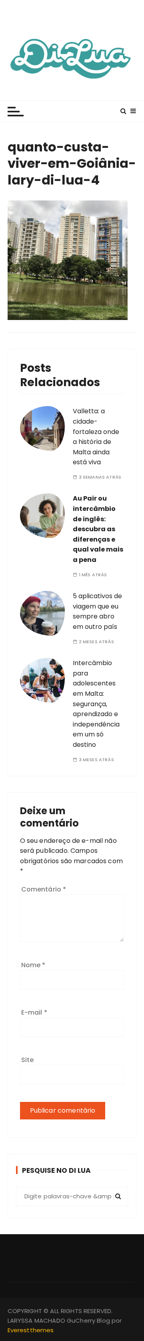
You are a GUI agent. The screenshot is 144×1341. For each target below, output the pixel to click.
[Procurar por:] (72, 1196)
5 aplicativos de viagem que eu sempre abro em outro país (97, 611)
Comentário (43, 889)
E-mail (34, 1012)
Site (27, 1059)
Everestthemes (31, 1330)
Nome (33, 965)
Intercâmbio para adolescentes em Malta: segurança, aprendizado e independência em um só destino (96, 703)
